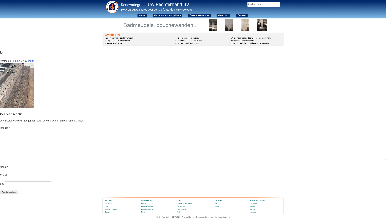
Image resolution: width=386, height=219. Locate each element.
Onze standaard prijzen (167, 15)
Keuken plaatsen (147, 206)
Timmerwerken (182, 206)
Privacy (252, 206)
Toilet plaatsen (182, 209)
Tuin (178, 212)
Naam (4, 167)
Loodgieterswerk (147, 209)
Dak (106, 206)
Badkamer (108, 203)
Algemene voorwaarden (258, 200)
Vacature (253, 212)
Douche (108, 212)
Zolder (216, 203)
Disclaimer (253, 203)
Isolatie (143, 203)
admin (31, 61)
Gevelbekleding (146, 200)
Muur (143, 212)
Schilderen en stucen (184, 203)
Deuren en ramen (111, 209)
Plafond (180, 200)
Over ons (223, 15)
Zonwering (217, 206)
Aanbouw (108, 200)
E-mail (4, 175)
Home (142, 15)
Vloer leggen (218, 200)
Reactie (5, 128)
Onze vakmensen (199, 15)
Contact (242, 15)
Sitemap (253, 209)
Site (2, 184)
